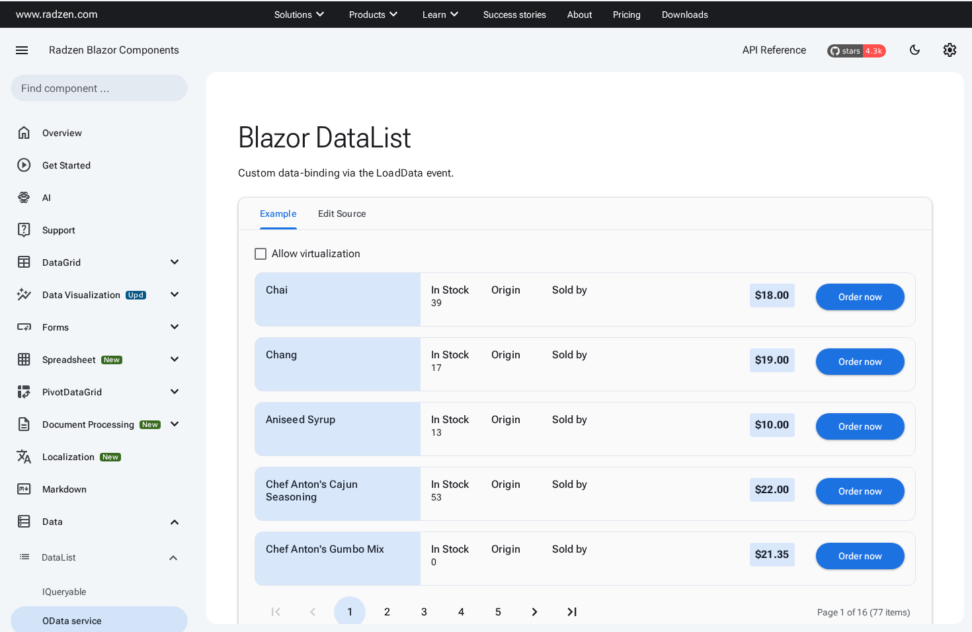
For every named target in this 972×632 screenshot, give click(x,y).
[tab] (278, 213)
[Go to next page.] (535, 612)
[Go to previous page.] (313, 612)
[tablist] (585, 213)
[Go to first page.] (276, 612)
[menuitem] (301, 14)
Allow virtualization (316, 253)
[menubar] (491, 14)
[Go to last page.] (572, 612)
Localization (67, 457)
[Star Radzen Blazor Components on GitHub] (856, 50)
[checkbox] (260, 254)
